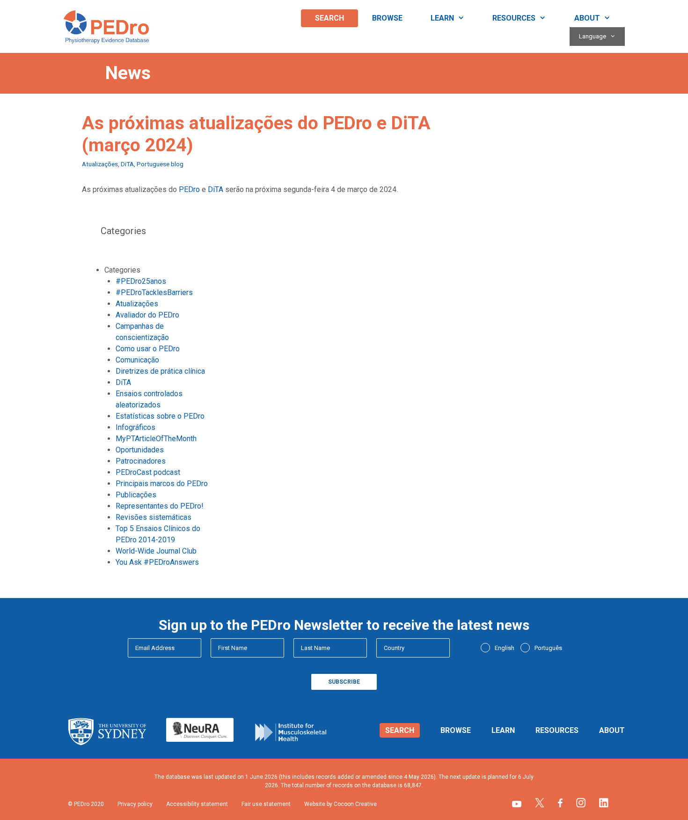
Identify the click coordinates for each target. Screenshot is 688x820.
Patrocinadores (141, 461)
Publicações (136, 494)
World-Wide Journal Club (156, 551)
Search (329, 18)
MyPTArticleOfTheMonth (156, 438)
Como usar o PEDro (148, 348)
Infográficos (135, 427)
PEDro (189, 189)
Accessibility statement (197, 804)
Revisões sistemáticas (153, 517)
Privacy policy (135, 804)
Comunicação (137, 359)
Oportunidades (140, 449)
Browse (387, 18)
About (587, 18)
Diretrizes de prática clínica (160, 371)
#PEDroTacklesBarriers (154, 292)
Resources (513, 18)
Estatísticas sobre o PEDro (160, 416)
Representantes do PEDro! (160, 506)
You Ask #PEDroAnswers (157, 562)
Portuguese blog (160, 164)
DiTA (127, 164)
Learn (442, 18)
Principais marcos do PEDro (162, 483)
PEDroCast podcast (148, 472)
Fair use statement (266, 804)
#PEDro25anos (141, 281)
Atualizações (100, 164)
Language (592, 36)
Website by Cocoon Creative (340, 804)
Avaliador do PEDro (147, 314)
